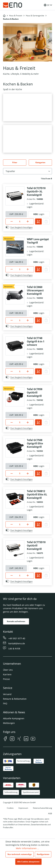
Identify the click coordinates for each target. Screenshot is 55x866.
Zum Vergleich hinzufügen (21, 227)
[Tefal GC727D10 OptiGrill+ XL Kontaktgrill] (15, 196)
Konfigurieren (43, 854)
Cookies (10, 808)
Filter (14, 162)
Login (41, 214)
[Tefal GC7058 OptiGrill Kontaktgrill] (15, 397)
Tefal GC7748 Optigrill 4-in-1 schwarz (35, 341)
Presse (6, 679)
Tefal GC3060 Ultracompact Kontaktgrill (35, 290)
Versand (7, 694)
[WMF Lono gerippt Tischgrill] (15, 247)
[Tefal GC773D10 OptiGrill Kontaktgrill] (15, 550)
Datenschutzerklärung (42, 808)
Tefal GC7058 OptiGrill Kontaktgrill (34, 392)
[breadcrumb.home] (4, 15)
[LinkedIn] (26, 739)
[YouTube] (33, 739)
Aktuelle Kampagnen (13, 718)
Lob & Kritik (14, 648)
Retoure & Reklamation (15, 698)
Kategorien (40, 162)
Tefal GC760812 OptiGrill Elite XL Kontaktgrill (37, 494)
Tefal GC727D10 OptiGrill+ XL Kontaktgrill (36, 191)
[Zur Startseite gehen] (12, 5)
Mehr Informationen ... (27, 848)
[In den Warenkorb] (38, 221)
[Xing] (19, 739)
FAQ (5, 703)
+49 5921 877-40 (16, 638)
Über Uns (8, 669)
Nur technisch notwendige (19, 854)
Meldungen (9, 723)
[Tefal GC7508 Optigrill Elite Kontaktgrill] (15, 448)
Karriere (7, 674)
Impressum (23, 808)
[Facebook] (5, 739)
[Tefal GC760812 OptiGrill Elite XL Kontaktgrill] (15, 499)
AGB (50, 813)
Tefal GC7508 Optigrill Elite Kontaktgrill (35, 443)
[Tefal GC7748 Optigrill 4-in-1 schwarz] (15, 346)
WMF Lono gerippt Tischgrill (38, 241)
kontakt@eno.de (16, 643)
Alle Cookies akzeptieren (28, 861)
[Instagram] (12, 739)
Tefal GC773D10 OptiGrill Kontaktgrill (36, 545)
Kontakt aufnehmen (16, 621)
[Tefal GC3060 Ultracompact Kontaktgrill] (15, 295)
